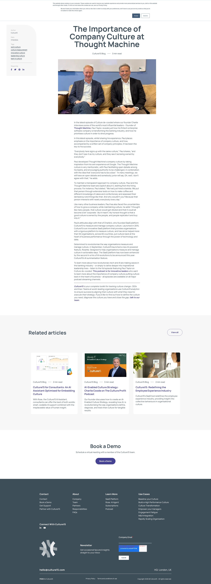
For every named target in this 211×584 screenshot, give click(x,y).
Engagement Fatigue (148, 512)
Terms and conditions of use (107, 579)
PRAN (42, 579)
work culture (15, 47)
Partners (76, 505)
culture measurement (19, 50)
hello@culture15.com (52, 569)
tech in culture (16, 59)
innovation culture (18, 53)
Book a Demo (46, 502)
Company (77, 499)
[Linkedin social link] (23, 70)
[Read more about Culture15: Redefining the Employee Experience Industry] (156, 377)
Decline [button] (145, 16)
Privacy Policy (90, 579)
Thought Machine (82, 128)
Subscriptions (112, 505)
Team (75, 502)
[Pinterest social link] (19, 70)
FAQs (75, 512)
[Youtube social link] (44, 528)
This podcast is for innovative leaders (110, 271)
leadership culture (18, 56)
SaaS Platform (112, 499)
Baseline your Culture (148, 499)
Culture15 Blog (99, 53)
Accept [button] (136, 16)
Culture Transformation (149, 505)
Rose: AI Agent (112, 502)
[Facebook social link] (11, 70)
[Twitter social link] (15, 70)
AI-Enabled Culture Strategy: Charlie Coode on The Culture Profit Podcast (105, 391)
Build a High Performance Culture (153, 502)
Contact (43, 499)
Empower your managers (149, 509)
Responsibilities (80, 509)
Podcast (109, 509)
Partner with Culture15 (50, 509)
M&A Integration (145, 515)
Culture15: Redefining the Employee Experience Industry (153, 389)
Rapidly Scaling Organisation (151, 519)
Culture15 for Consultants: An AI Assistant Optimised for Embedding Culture (54, 391)
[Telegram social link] (26, 69)
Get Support (45, 505)
